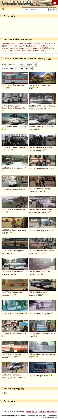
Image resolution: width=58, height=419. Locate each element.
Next (49, 59)
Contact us (42, 411)
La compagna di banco (22, 48)
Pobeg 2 (42, 231)
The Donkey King (45, 85)
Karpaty (17, 106)
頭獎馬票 (45, 48)
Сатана (15, 189)
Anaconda (6, 43)
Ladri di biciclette (17, 43)
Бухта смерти (17, 168)
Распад (15, 314)
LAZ (3, 85)
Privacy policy (51, 411)
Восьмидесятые (18, 230)
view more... (40, 50)
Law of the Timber (46, 46)
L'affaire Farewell (17, 85)
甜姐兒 (24, 50)
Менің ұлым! (7, 48)
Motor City (37, 48)
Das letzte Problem (33, 43)
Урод (41, 376)
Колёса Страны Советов (12, 108)
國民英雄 (31, 50)
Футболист (43, 169)
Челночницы (44, 333)
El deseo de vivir (14, 46)
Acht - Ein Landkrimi (29, 46)
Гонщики (20, 126)
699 (6, 85)
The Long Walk (15, 50)
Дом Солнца (17, 333)
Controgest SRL (32, 411)
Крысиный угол (18, 209)
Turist (44, 106)
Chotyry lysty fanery (47, 354)
